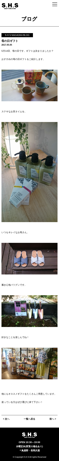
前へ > (52, 419)
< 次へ (6, 419)
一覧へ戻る (29, 419)
